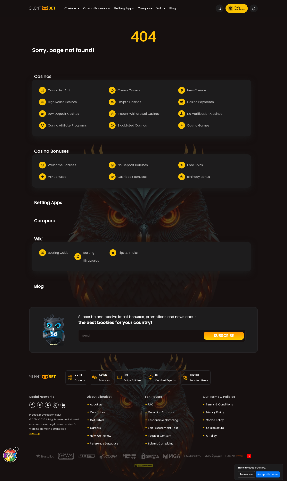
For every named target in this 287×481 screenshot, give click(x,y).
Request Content (159, 436)
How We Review (100, 436)
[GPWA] (66, 456)
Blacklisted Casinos (132, 125)
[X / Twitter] (40, 405)
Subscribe (224, 335)
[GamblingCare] (192, 456)
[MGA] (171, 456)
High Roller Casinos (62, 102)
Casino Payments (200, 102)
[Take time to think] (144, 465)
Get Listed (97, 420)
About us (96, 404)
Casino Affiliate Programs (67, 125)
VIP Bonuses (57, 177)
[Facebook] (32, 405)
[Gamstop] (87, 456)
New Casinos (196, 90)
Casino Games (198, 125)
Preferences (246, 474)
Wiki (159, 8)
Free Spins (195, 165)
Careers (95, 428)
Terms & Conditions (219, 404)
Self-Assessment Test (163, 428)
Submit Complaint (160, 443)
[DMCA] (150, 456)
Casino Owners (129, 90)
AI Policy (211, 436)
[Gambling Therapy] (129, 456)
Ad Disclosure (215, 428)
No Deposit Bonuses (133, 165)
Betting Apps (124, 8)
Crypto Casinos (129, 102)
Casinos (70, 8)
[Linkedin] (63, 405)
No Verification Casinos (204, 113)
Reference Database (104, 443)
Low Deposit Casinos (63, 113)
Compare (145, 8)
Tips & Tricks (128, 252)
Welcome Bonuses (62, 165)
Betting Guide (58, 252)
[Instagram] (56, 405)
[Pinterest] (48, 405)
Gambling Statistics (161, 412)
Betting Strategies (91, 256)
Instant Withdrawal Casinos (139, 113)
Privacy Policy (215, 412)
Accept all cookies (267, 474)
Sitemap (34, 433)
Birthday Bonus (198, 177)
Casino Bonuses (95, 8)
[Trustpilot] (45, 456)
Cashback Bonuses (132, 177)
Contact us (97, 412)
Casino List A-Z (59, 90)
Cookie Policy (215, 420)
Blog (172, 8)
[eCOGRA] (108, 456)
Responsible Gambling (163, 420)
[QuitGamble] (213, 456)
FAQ (150, 404)
